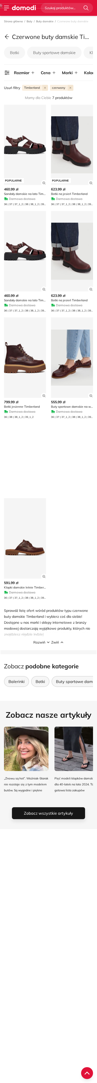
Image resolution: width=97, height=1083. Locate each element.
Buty (29, 21)
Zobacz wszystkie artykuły (48, 813)
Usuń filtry (12, 88)
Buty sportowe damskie (54, 52)
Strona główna (13, 21)
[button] (48, 642)
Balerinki (16, 681)
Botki (14, 52)
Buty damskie (44, 21)
